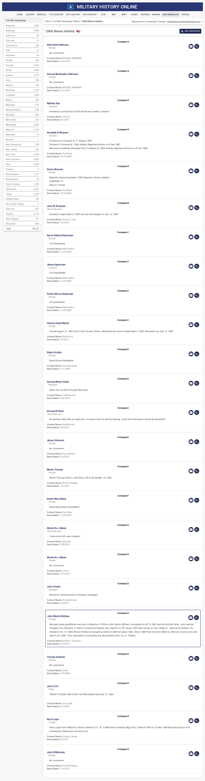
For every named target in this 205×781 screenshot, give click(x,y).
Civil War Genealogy (62, 21)
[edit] (196, 46)
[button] (100, 44)
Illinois (77, 21)
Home (48, 21)
